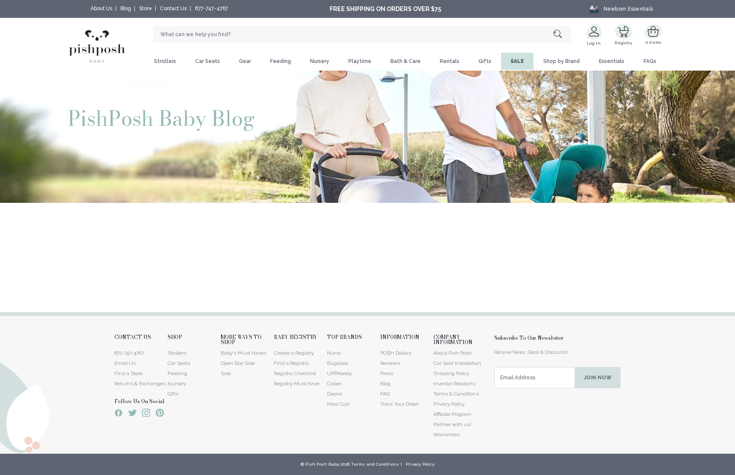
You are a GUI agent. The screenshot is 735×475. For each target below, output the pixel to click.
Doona (334, 394)
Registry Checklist (295, 373)
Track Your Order (399, 404)
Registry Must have (296, 384)
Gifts (485, 61)
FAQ (385, 394)
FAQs (650, 61)
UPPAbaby (339, 373)
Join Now (598, 378)
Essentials (611, 61)
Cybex (334, 384)
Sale (226, 373)
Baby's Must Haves (243, 353)
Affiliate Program (452, 414)
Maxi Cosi (338, 404)
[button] (734, 470)
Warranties (446, 435)
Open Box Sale (238, 363)
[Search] (562, 35)
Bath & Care (405, 61)
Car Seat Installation (457, 363)
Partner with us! (452, 424)
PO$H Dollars (395, 353)
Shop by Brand (561, 61)
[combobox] (362, 34)
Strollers (165, 61)
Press (386, 373)
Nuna (334, 353)
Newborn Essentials (628, 9)
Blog (125, 8)
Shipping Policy (451, 373)
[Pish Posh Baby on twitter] (132, 414)
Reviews (390, 363)
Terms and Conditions (375, 464)
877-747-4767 (211, 8)
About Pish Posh (452, 353)
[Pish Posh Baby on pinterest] (160, 414)
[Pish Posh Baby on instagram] (146, 414)
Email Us (125, 363)
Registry (623, 42)
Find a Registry (291, 363)
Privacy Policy (448, 404)
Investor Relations (454, 384)
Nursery (319, 61)
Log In (594, 43)
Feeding (280, 61)
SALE (517, 61)
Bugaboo (337, 363)
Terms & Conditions (456, 394)
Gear (245, 61)
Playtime (359, 61)
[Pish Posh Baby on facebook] (118, 414)
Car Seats (207, 61)
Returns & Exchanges (139, 384)
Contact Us (173, 8)
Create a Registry (294, 353)
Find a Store (128, 373)
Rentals (449, 61)
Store (145, 8)
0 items (653, 42)
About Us (101, 8)
